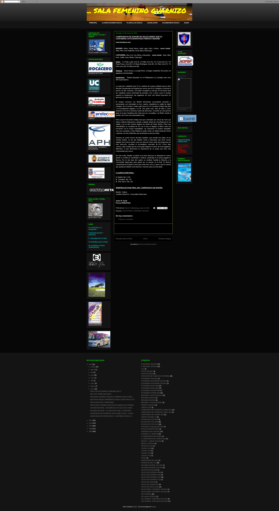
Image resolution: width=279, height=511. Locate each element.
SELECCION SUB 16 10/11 (149, 487)
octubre (93, 367)
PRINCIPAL (93, 23)
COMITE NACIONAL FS (149, 417)
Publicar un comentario (125, 219)
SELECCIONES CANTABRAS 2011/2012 (154, 489)
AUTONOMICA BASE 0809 (149, 386)
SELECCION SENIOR (148, 482)
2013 (90, 364)
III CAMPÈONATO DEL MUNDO (151, 436)
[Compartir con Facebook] (164, 208)
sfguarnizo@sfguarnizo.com (184, 140)
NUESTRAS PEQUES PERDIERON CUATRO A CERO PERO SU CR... (113, 399)
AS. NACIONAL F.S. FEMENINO (95, 228)
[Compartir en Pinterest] (166, 208)
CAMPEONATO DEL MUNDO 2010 (152, 414)
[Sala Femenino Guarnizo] (184, 107)
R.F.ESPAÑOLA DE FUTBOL (98, 242)
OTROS (143, 458)
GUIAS (186, 23)
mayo (93, 378)
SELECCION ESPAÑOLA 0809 (151, 472)
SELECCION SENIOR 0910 (150, 484)
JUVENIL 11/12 (146, 451)
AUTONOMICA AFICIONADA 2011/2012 (153, 381)
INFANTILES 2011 (147, 446)
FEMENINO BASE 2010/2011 (150, 431)
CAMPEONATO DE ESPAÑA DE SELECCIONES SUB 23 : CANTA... (112, 413)
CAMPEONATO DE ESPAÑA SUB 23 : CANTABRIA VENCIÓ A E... (111, 416)
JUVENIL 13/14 (146, 455)
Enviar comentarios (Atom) (148, 244)
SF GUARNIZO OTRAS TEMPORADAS (96, 246)
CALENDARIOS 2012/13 (170, 23)
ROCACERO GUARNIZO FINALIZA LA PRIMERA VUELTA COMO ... (112, 397)
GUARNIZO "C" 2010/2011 (149, 434)
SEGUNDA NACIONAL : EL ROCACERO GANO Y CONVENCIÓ (110, 411)
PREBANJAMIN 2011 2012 (149, 460)
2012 (90, 420)
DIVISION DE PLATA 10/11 (149, 424)
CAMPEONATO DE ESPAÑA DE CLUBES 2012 (156, 412)
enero (93, 389)
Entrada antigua (165, 239)
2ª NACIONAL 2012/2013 (149, 366)
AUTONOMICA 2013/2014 (149, 378)
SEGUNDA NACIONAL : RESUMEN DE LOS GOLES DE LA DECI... (112, 408)
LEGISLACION (152, 23)
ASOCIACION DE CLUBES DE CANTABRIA (155, 376)
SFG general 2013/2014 (148, 496)
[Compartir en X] (162, 208)
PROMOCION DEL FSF (148, 463)
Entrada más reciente (124, 239)
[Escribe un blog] (160, 208)
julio (92, 372)
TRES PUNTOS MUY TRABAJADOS (102, 402)
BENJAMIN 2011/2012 (148, 398)
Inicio (145, 239)
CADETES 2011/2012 (148, 405)
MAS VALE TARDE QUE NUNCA (100, 394)
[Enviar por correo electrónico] (158, 208)
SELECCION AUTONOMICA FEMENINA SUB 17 (105, 391)
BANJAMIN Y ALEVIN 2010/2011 (151, 395)
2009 (90, 429)
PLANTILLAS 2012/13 (134, 23)
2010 (90, 426)
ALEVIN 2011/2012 (147, 371)
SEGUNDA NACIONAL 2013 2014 (152, 467)
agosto (93, 369)
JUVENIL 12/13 (146, 453)
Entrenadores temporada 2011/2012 (152, 426)
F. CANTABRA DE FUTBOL (97, 238)
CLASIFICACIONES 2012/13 (112, 23)
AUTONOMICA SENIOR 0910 (150, 393)
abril (92, 380)
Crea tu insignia (182, 109)
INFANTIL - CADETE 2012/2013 (151, 441)
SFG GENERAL (146, 494)
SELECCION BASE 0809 (149, 470)
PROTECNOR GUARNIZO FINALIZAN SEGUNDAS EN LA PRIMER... (112, 405)
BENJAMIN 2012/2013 (148, 400)
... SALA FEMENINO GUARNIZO (136, 10)
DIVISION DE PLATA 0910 (149, 422)
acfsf (142, 369)
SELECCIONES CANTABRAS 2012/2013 (136, 211)
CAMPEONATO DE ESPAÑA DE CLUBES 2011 (156, 410)
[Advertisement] (143, 228)
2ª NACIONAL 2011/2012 (149, 364)
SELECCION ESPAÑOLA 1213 (151, 479)
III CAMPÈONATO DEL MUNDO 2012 (153, 439)
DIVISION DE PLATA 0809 (149, 419)
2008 (90, 431)
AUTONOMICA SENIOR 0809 (150, 390)
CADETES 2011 (146, 407)
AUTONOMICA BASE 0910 (149, 388)
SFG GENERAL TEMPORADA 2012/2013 (154, 501)
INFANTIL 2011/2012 (147, 443)
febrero (93, 386)
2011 (90, 423)
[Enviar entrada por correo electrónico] (154, 208)
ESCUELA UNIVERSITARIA (150, 429)
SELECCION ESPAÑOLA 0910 (151, 475)
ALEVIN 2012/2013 (147, 373)
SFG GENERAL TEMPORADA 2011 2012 (154, 499)
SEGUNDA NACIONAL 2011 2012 (151, 465)
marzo (93, 383)
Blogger (153, 507)
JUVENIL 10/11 (146, 448)
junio (92, 375)
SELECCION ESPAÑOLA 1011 (151, 477)
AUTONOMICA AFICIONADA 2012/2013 (154, 383)
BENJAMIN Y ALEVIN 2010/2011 (151, 402)
